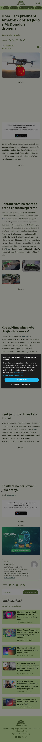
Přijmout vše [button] (22, 380)
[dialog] (21, 371)
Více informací (19, 372)
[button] (21, 375)
